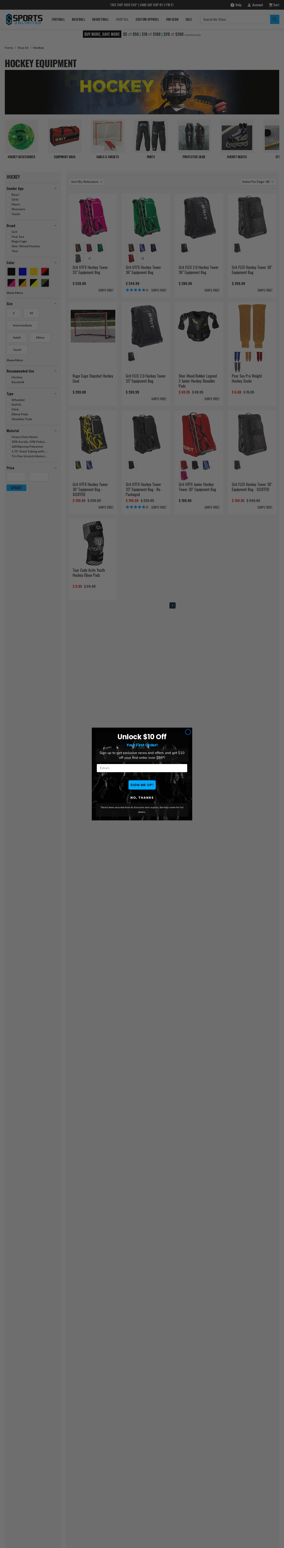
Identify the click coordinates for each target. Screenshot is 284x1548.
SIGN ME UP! (142, 784)
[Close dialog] (188, 732)
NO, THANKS (142, 797)
